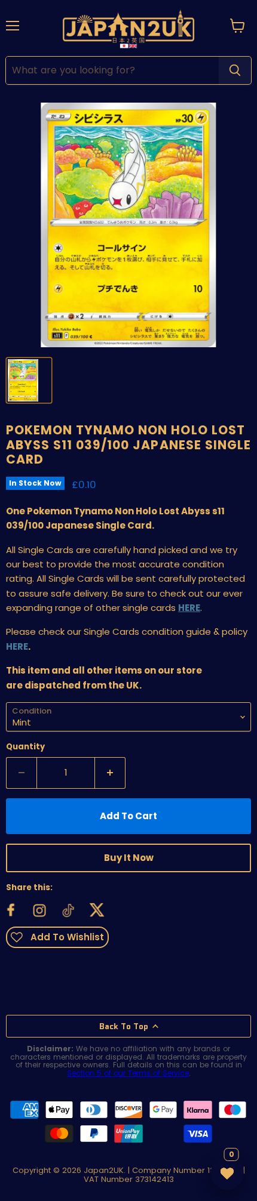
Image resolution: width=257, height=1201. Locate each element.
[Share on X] (97, 910)
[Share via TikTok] (69, 910)
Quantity (25, 746)
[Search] (235, 70)
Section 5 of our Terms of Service (128, 1073)
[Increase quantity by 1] (110, 772)
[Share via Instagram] (40, 910)
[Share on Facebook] (11, 910)
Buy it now (129, 857)
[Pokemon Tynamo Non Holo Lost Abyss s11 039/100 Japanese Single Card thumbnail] (29, 380)
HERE (17, 646)
